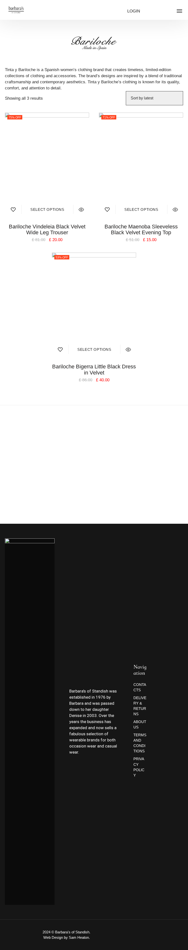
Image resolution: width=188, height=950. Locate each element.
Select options (47, 209)
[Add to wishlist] (13, 208)
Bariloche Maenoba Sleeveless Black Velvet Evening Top (141, 229)
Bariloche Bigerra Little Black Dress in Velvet (94, 369)
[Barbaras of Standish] (16, 9)
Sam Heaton (79, 937)
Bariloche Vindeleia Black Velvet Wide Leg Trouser (47, 229)
